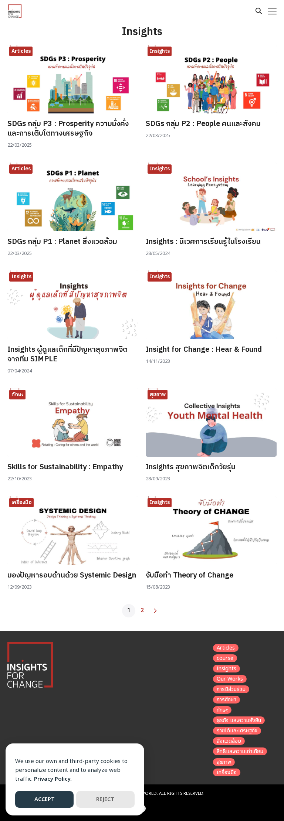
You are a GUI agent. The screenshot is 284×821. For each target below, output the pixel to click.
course (225, 658)
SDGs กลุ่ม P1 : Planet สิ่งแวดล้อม (62, 242)
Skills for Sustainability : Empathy (66, 467)
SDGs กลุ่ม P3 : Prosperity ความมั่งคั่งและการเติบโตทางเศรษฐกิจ (68, 129)
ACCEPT (44, 799)
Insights (160, 51)
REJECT (105, 799)
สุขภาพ (158, 394)
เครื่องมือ (21, 502)
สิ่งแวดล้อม (229, 741)
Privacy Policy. (53, 779)
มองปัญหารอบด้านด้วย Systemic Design (71, 575)
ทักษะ (17, 394)
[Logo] (14, 11)
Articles (21, 51)
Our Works (230, 679)
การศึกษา (226, 700)
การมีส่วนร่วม (231, 689)
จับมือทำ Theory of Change (189, 575)
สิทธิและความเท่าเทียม (240, 751)
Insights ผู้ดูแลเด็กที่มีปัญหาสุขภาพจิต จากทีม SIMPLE (67, 354)
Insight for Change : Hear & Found (204, 350)
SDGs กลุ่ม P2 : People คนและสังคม (203, 124)
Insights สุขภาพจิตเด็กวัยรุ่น (191, 467)
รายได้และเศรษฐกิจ (237, 731)
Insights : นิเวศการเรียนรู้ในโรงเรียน (203, 242)
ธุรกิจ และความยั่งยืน (239, 720)
